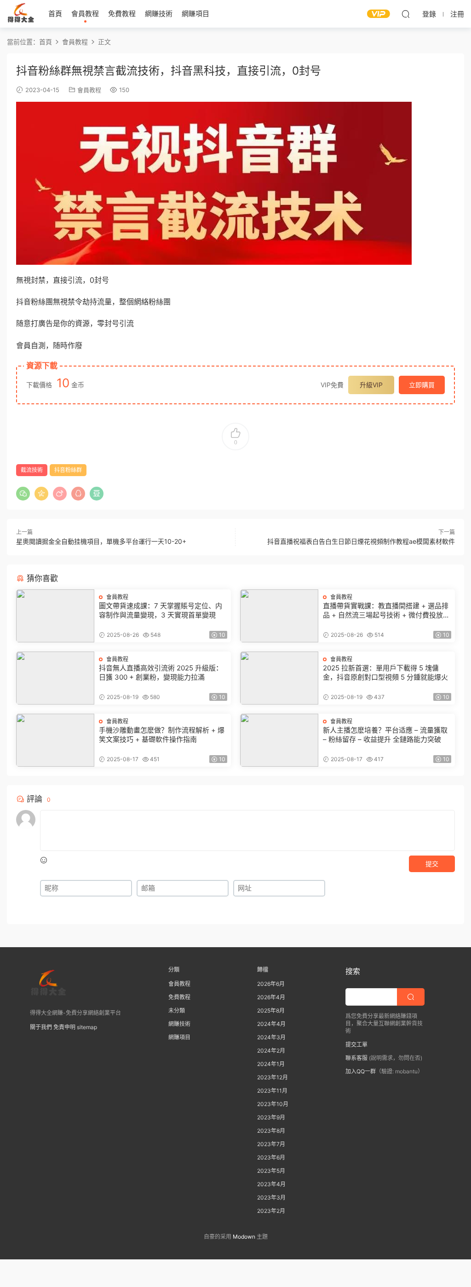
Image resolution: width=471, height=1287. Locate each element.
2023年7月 (271, 1144)
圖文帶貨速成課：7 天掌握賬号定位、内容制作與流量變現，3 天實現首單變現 (160, 610)
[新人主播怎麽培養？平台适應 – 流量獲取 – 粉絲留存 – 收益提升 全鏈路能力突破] (279, 740)
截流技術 (32, 469)
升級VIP (371, 385)
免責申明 (64, 1027)
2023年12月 (272, 1077)
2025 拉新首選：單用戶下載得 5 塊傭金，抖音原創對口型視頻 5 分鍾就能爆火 (385, 672)
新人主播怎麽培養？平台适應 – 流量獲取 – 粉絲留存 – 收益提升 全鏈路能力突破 (385, 735)
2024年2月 (271, 1050)
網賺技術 (158, 13)
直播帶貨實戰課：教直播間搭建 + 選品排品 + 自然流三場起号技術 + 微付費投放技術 (386, 610)
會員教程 (85, 13)
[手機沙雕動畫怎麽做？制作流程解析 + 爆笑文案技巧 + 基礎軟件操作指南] (55, 740)
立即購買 (422, 385)
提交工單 (356, 1044)
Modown (244, 1236)
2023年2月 (271, 1210)
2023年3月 (271, 1197)
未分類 (176, 1010)
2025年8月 (271, 1010)
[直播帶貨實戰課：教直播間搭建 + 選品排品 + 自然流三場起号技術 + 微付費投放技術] (279, 615)
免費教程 (122, 13)
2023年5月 (271, 1170)
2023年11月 (272, 1090)
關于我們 (41, 1027)
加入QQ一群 (360, 1071)
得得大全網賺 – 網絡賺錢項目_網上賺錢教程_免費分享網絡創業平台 (20, 14)
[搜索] (405, 13)
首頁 (55, 13)
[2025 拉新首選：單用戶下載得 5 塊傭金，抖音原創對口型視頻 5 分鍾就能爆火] (279, 678)
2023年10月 (272, 1104)
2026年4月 (271, 997)
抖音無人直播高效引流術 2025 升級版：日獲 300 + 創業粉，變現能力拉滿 (161, 672)
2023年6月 (271, 1157)
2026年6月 (271, 983)
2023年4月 (271, 1184)
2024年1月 (271, 1063)
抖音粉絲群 (68, 469)
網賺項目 (195, 13)
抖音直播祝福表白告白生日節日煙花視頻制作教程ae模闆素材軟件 (361, 541)
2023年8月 (271, 1130)
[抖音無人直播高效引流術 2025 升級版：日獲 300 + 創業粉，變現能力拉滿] (55, 678)
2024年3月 (271, 1037)
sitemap (87, 1027)
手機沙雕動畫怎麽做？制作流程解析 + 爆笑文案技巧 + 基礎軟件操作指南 (161, 735)
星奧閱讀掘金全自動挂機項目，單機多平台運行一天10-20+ (101, 541)
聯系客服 (356, 1057)
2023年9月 (271, 1117)
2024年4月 (271, 1023)
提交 (431, 864)
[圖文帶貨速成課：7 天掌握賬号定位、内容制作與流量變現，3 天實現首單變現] (55, 615)
